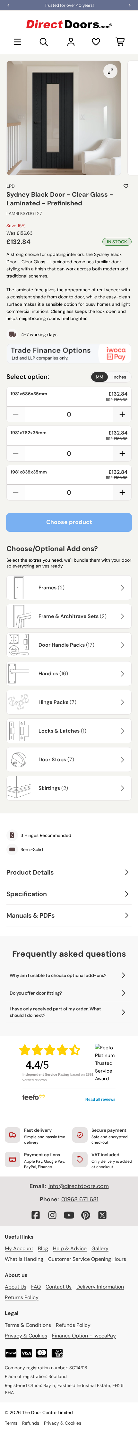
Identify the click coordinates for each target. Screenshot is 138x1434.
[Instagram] (52, 1215)
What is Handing (24, 1259)
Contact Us (59, 1286)
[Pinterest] (85, 1215)
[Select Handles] (121, 673)
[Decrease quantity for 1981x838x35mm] (16, 492)
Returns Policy (22, 1297)
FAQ (36, 1286)
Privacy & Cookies (26, 1335)
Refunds (30, 1423)
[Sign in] (71, 42)
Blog (43, 1248)
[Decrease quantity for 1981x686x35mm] (16, 414)
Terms (11, 1423)
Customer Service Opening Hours (87, 1259)
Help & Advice (70, 1248)
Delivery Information (100, 1286)
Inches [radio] (119, 377)
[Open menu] (17, 42)
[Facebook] (35, 1215)
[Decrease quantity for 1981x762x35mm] (16, 453)
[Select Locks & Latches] (121, 731)
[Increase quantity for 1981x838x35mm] (122, 492)
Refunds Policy (73, 1325)
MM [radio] (99, 377)
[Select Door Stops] (121, 759)
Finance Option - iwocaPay (84, 1335)
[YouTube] (69, 1215)
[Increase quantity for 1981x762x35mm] (122, 453)
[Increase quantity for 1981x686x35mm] (122, 414)
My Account (19, 1248)
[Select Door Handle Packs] (121, 645)
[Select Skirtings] (121, 788)
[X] (102, 1215)
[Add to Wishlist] (126, 186)
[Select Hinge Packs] (121, 702)
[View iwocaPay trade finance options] (69, 353)
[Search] (44, 42)
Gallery (99, 1248)
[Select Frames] (121, 587)
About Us (15, 1286)
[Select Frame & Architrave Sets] (121, 616)
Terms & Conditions (28, 1325)
